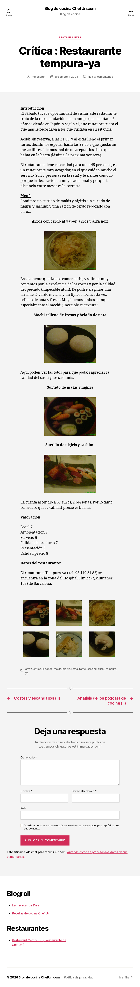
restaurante (78, 669)
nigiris (66, 669)
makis (57, 669)
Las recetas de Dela (25, 905)
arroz (28, 669)
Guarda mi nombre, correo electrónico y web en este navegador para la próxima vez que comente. (71, 827)
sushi (101, 669)
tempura (111, 669)
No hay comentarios (100, 76)
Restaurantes (70, 37)
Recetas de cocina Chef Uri (31, 913)
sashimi (92, 669)
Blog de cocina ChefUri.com (70, 8)
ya (26, 673)
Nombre (26, 791)
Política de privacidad (78, 977)
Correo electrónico (84, 791)
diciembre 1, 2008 (66, 76)
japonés (47, 669)
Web (23, 808)
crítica (37, 669)
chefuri (41, 76)
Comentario (28, 757)
